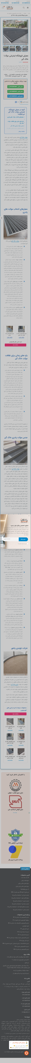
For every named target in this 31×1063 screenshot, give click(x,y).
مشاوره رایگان (23, 539)
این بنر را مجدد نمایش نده (22, 543)
